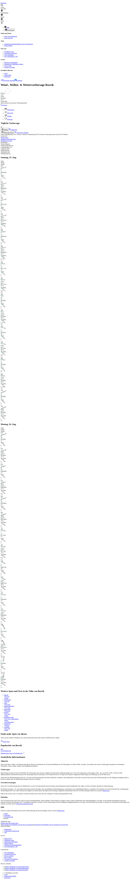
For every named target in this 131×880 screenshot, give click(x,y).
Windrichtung (4, 137)
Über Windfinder (9, 55)
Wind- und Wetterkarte (10, 36)
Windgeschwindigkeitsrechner (24, 804)
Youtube (25, 870)
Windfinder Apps (9, 51)
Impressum (7, 76)
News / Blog (7, 66)
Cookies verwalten (9, 67)
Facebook (19, 80)
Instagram (26, 868)
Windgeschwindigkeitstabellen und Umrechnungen (18, 44)
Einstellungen (10, 30)
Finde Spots (6, 741)
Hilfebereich (106, 790)
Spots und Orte (8, 38)
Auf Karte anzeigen (9, 80)
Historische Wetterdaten (11, 62)
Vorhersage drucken (9, 132)
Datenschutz (7, 75)
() (8, 139)
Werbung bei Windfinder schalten (13, 64)
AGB (5, 73)
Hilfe (7, 27)
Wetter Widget (8, 45)
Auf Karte (4, 105)
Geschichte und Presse (10, 53)
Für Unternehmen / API (11, 56)
